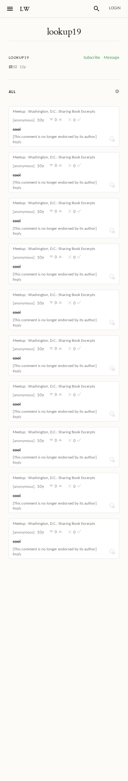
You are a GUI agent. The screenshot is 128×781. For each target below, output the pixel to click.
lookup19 (64, 31)
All (12, 92)
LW (25, 9)
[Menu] (9, 8)
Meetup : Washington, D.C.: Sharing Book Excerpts (54, 112)
